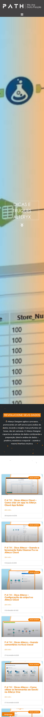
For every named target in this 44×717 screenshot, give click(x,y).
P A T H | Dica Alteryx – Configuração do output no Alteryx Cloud (19, 597)
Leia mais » (8, 510)
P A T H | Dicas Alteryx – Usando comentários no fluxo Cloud (21, 643)
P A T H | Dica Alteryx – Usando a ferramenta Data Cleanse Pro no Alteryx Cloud (22, 550)
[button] (22, 415)
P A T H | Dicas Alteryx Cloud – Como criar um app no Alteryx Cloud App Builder (20, 502)
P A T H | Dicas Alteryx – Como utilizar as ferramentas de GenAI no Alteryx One (21, 689)
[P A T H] (22, 6)
